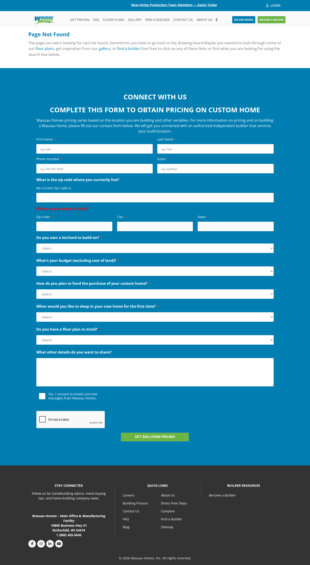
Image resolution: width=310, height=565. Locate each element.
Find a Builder (157, 19)
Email (163, 159)
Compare (168, 511)
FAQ (96, 19)
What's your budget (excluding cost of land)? (77, 261)
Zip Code (44, 217)
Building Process (135, 503)
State (203, 217)
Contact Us (183, 19)
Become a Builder (222, 495)
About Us (204, 19)
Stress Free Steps (174, 503)
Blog (126, 527)
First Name (46, 139)
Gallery (135, 19)
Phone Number (49, 159)
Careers (129, 495)
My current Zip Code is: (54, 188)
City (121, 217)
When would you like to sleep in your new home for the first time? (97, 307)
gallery (105, 48)
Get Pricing (80, 19)
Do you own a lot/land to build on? (69, 238)
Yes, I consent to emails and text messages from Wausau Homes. (72, 396)
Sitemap (167, 527)
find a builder (128, 48)
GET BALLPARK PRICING (155, 437)
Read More (46, 404)
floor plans (44, 48)
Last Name (166, 139)
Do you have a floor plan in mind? (68, 330)
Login (275, 5)
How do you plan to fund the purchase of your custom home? (93, 284)
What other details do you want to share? (73, 353)
